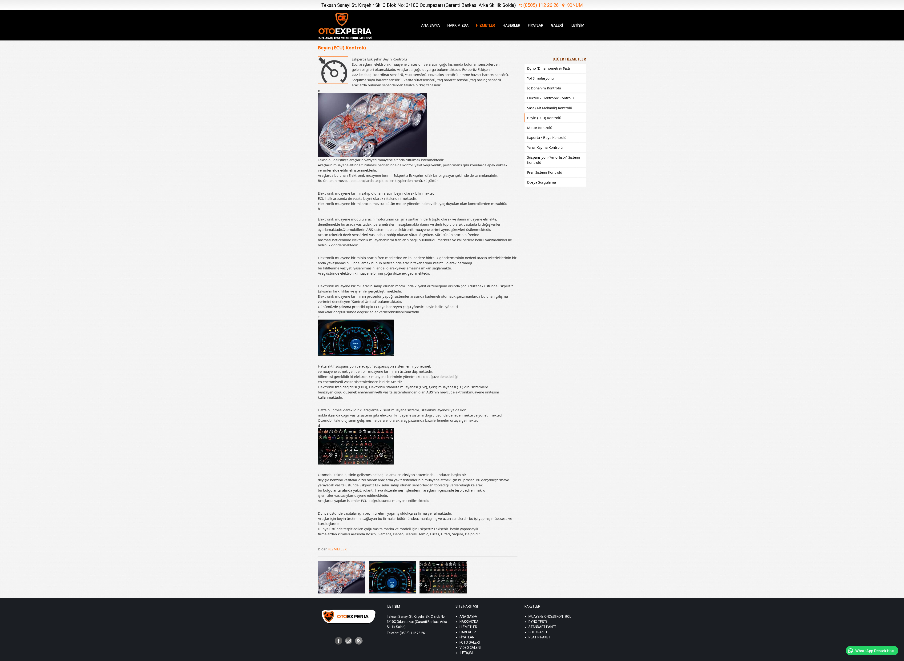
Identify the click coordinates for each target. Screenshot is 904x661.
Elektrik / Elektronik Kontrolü (550, 98)
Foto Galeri (470, 642)
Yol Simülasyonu (540, 78)
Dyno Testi (538, 622)
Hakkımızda (457, 25)
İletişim (577, 25)
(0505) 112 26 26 (539, 5)
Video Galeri (470, 647)
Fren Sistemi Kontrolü (544, 172)
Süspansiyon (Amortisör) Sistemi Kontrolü (553, 160)
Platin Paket (539, 637)
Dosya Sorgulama (541, 182)
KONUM (572, 5)
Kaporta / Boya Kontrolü (546, 137)
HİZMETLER (337, 549)
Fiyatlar (535, 25)
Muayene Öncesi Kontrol (550, 616)
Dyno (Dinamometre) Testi (548, 68)
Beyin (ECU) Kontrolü (544, 117)
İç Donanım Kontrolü (544, 88)
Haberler (511, 25)
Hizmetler (485, 25)
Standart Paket (542, 627)
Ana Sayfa (430, 25)
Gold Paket (538, 632)
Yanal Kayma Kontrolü (545, 147)
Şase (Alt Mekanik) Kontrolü (549, 107)
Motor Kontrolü (539, 127)
